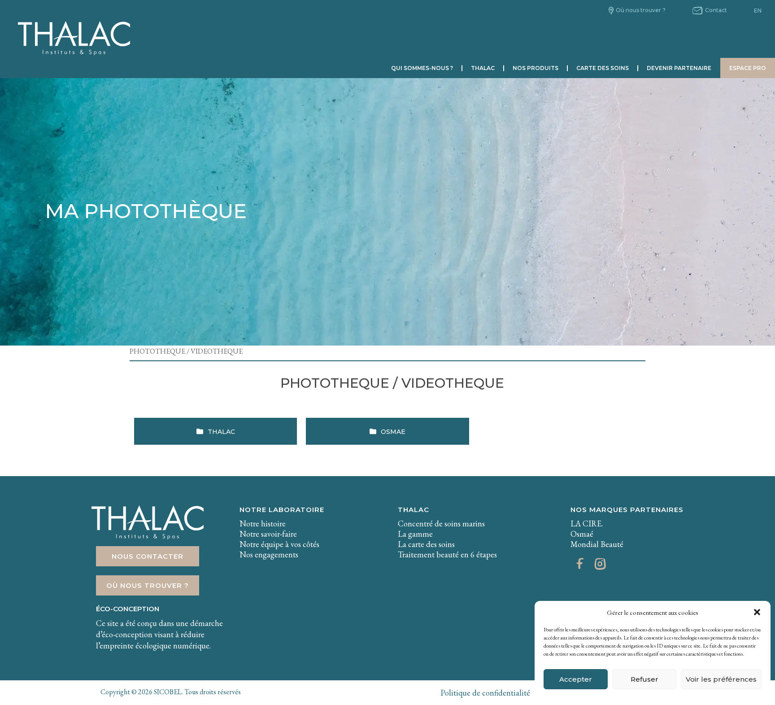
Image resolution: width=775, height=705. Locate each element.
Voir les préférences (721, 679)
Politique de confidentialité (485, 692)
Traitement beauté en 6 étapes (447, 554)
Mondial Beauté (596, 544)
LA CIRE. (586, 523)
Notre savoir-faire (268, 534)
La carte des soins (426, 544)
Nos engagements (268, 554)
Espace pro (747, 68)
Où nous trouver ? (641, 10)
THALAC (413, 509)
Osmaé (581, 534)
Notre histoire (262, 523)
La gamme (415, 534)
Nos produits (535, 68)
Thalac (483, 68)
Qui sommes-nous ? (422, 68)
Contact (716, 10)
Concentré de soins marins (441, 523)
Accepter (575, 679)
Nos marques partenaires (627, 509)
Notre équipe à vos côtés (279, 544)
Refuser (644, 679)
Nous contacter (147, 556)
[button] (757, 612)
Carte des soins (602, 68)
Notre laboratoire (281, 509)
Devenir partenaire (679, 68)
